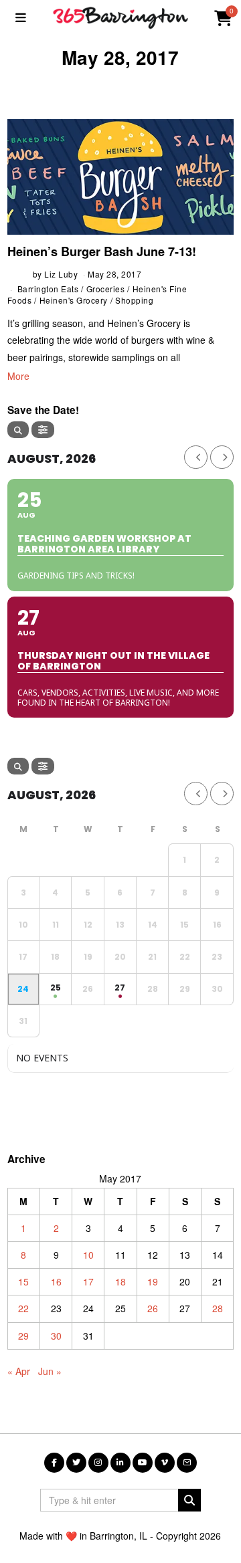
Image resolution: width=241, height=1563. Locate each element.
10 (88, 1254)
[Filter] (42, 429)
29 (23, 1335)
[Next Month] (222, 457)
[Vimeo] (165, 1463)
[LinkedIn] (120, 1463)
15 (23, 1281)
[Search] (18, 429)
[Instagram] (98, 1463)
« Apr (18, 1371)
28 (217, 1308)
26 (152, 1308)
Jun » (50, 1371)
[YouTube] (143, 1463)
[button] (189, 1500)
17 (88, 1281)
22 (23, 1308)
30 (56, 1335)
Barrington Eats (48, 288)
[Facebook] (54, 1463)
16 (56, 1281)
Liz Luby (61, 274)
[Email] (187, 1463)
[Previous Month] (196, 457)
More (18, 376)
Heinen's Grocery (73, 300)
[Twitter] (76, 1463)
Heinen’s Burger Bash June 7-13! (101, 251)
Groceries (105, 288)
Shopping (134, 300)
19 (152, 1281)
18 (120, 1281)
